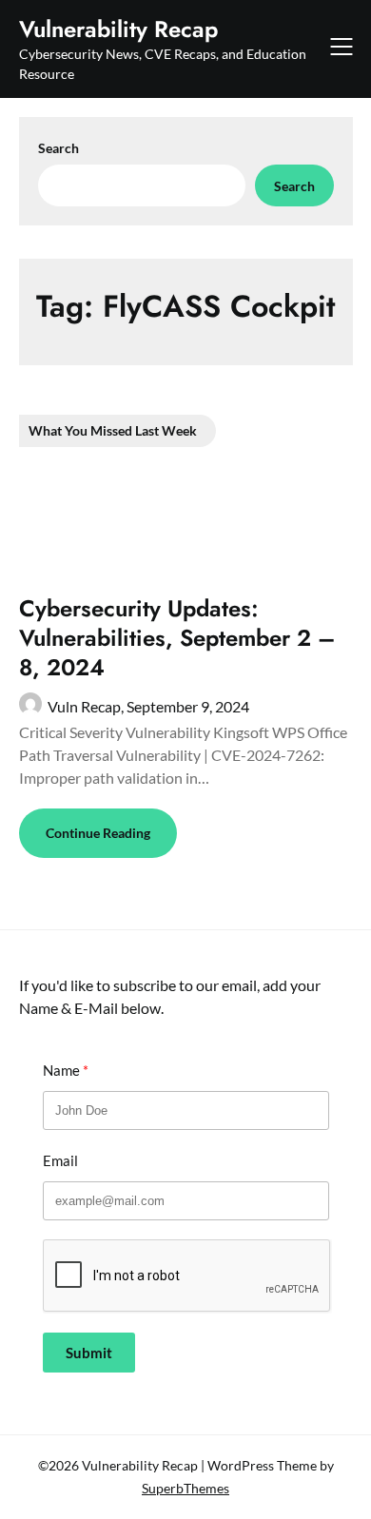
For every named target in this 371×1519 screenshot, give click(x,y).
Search (58, 148)
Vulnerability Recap (118, 29)
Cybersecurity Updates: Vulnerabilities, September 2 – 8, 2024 (177, 638)
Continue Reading (98, 833)
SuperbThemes (185, 1488)
